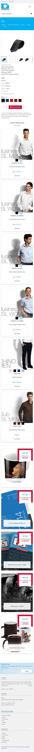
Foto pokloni (5, 735)
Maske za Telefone (6, 715)
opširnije (30, 685)
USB (3, 721)
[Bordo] (15, 423)
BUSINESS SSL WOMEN (17, 321)
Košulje (29, 24)
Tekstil (22, 24)
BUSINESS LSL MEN (17, 163)
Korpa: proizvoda (7, 13)
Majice (3, 737)
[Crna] (16, 160)
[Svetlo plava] (21, 160)
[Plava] (19, 370)
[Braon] (19, 423)
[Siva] (23, 370)
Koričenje (4, 742)
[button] (31, 34)
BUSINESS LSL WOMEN (17, 215)
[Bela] (13, 160)
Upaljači (4, 722)
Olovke (3, 717)
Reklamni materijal (13, 24)
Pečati (3, 738)
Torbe (3, 724)
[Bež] (10, 370)
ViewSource (4, 748)
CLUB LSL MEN (17, 426)
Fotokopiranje (5, 740)
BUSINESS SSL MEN (17, 268)
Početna (3, 24)
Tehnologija (5, 719)
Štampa (4, 733)
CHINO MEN (17, 373)
